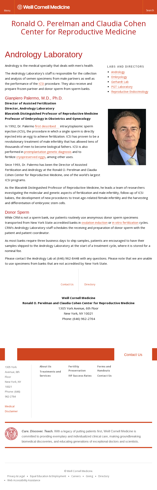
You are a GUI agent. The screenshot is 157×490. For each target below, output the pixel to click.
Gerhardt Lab (120, 82)
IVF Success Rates (80, 375)
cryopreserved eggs (30, 157)
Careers (76, 476)
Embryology (119, 77)
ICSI (41, 83)
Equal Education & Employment (48, 476)
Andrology (118, 72)
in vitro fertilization (125, 222)
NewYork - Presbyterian (112, 456)
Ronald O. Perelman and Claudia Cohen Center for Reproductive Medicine (78, 27)
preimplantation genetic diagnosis (48, 152)
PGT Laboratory (121, 87)
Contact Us (133, 355)
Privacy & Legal (16, 476)
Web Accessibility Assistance (23, 480)
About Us (45, 366)
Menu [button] (7, 10)
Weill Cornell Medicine (48, 456)
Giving (89, 476)
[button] (150, 7)
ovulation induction (95, 222)
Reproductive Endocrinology (129, 92)
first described (45, 126)
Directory (103, 476)
